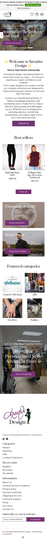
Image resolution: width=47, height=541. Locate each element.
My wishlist (8, 473)
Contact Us (8, 509)
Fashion (34, 320)
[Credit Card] (23, 537)
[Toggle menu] (41, 14)
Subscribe (35, 519)
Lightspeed (7, 534)
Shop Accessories (13, 43)
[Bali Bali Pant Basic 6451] (12, 157)
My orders (8, 470)
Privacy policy (9, 489)
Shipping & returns (12, 496)
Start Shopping (23, 374)
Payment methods (12, 492)
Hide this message (33, 5)
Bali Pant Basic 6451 (12, 174)
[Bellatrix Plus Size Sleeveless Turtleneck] (35, 157)
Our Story (8, 506)
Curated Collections (12, 294)
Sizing (5, 502)
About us (7, 482)
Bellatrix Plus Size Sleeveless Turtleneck (34, 175)
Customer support (12, 499)
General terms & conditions (16, 485)
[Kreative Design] (7, 14)
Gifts (34, 294)
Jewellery (12, 320)
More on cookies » (23, 8)
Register (7, 466)
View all (23, 192)
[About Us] (23, 123)
